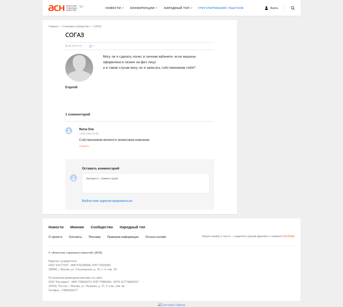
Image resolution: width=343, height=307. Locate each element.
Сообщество (102, 227)
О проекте (55, 236)
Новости (113, 8)
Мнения (77, 227)
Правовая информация (123, 236)
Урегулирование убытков (221, 8)
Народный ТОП (177, 8)
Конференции (142, 8)
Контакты (75, 236)
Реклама (94, 236)
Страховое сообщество (75, 26)
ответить (84, 146)
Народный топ (132, 227)
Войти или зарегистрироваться (107, 200)
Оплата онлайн (155, 236)
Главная (53, 26)
